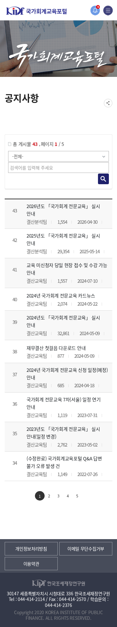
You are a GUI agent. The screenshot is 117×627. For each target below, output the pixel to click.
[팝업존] (95, 10)
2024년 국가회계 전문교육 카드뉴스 (61, 295)
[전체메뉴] (108, 10)
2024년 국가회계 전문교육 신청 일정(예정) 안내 (67, 374)
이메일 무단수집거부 (85, 548)
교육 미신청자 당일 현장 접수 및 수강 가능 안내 (67, 269)
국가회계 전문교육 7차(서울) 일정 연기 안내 (63, 403)
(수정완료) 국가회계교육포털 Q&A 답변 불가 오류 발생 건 (64, 462)
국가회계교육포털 (36, 11)
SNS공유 (108, 103)
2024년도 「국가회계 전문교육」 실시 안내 (63, 321)
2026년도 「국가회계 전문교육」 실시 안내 (63, 210)
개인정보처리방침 (31, 548)
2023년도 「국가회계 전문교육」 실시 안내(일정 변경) (63, 433)
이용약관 (31, 563)
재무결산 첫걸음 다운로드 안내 (56, 348)
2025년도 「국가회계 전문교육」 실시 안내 (63, 239)
